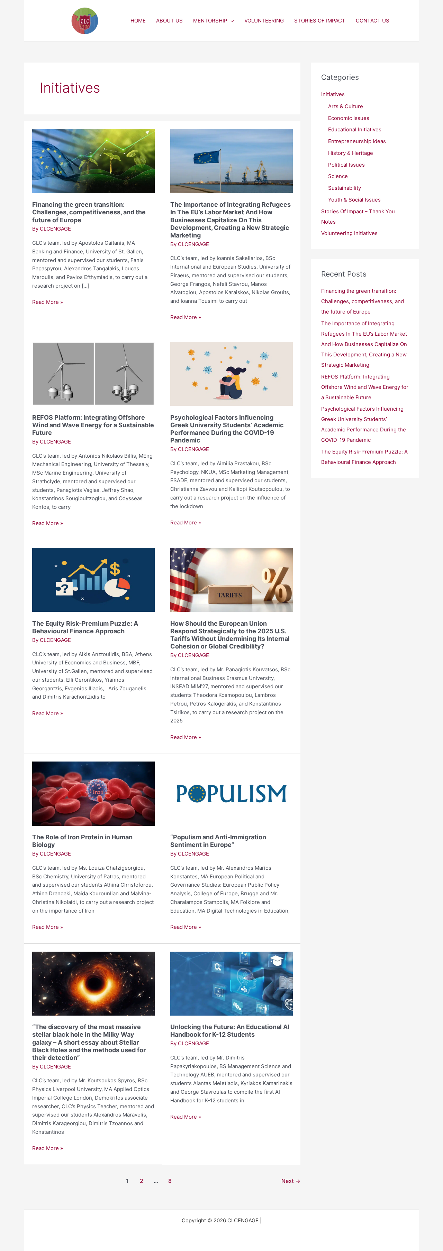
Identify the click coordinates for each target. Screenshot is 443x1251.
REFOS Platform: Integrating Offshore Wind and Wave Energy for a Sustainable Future (93, 425)
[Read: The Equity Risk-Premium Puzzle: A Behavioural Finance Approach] (93, 579)
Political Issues (346, 164)
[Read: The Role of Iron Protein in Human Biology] (93, 793)
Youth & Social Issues (354, 199)
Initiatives (333, 94)
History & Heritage (350, 153)
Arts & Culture (345, 106)
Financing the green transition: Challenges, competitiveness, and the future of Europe (89, 212)
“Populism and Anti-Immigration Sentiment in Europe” (218, 840)
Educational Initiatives (354, 129)
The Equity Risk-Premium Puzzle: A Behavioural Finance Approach (85, 627)
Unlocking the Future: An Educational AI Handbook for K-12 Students (229, 1030)
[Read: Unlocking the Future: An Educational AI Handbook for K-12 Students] (231, 983)
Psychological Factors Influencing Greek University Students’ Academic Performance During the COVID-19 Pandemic (227, 429)
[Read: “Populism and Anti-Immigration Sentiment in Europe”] (231, 793)
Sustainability (344, 188)
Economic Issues (348, 118)
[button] (230, 21)
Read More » (47, 301)
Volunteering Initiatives (349, 233)
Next (290, 1181)
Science (338, 176)
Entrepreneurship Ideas (357, 141)
